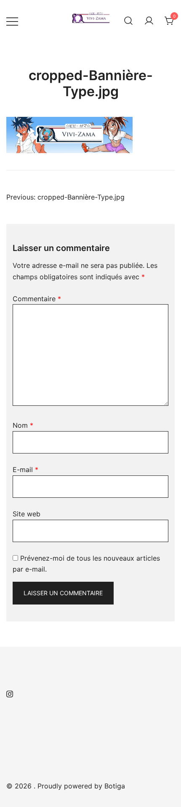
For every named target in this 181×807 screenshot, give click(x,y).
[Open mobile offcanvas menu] (12, 21)
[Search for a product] (128, 21)
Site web (26, 514)
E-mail (25, 469)
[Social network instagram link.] (9, 692)
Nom (23, 425)
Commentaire (37, 298)
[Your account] (149, 21)
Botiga (114, 786)
